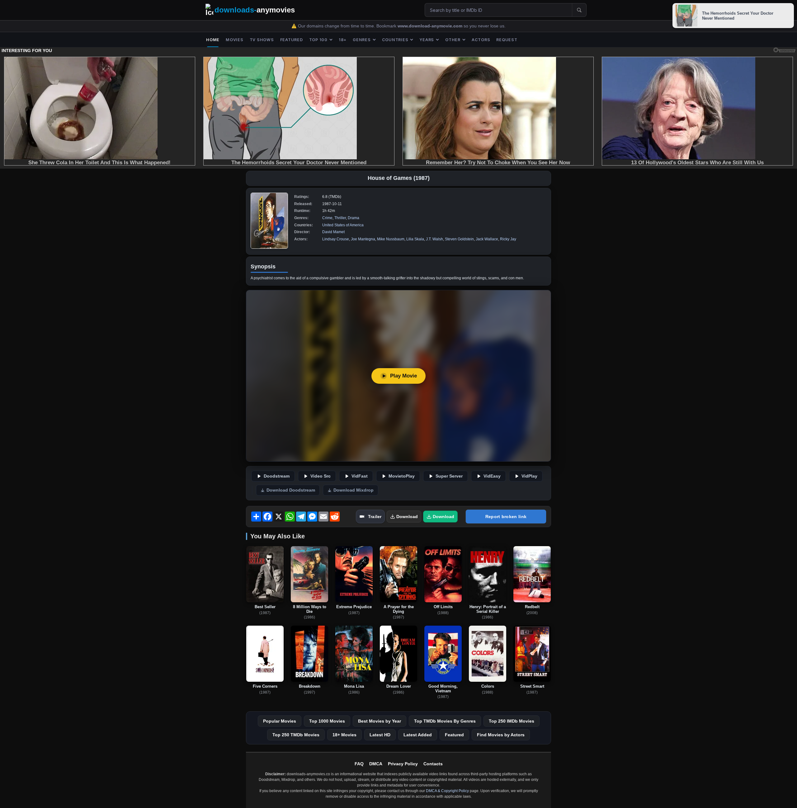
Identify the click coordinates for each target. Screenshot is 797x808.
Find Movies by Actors (501, 734)
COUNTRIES (395, 39)
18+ (343, 39)
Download (407, 516)
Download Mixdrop (353, 490)
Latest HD (380, 734)
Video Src (320, 476)
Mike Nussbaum (390, 239)
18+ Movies (344, 734)
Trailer (374, 516)
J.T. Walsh (434, 239)
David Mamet (333, 232)
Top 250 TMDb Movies (295, 734)
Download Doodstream (290, 490)
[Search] (579, 10)
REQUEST (506, 39)
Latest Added (417, 734)
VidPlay (529, 476)
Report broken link (505, 516)
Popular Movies (279, 721)
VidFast (359, 476)
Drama (353, 218)
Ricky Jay (508, 239)
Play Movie (403, 376)
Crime (327, 218)
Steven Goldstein (459, 239)
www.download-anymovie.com (431, 26)
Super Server (449, 476)
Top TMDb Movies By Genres (445, 721)
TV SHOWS (262, 39)
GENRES (362, 39)
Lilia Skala (415, 239)
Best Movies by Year (379, 721)
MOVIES (234, 39)
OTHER (452, 39)
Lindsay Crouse (335, 239)
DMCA (375, 763)
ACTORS (481, 39)
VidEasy (492, 476)
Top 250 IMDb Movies (511, 721)
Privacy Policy (403, 763)
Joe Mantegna (363, 239)
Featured (454, 734)
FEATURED (291, 39)
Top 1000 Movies (327, 721)
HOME (212, 39)
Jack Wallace (487, 239)
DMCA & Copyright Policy (447, 791)
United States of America (343, 225)
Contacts (433, 763)
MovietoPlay (402, 476)
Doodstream (277, 476)
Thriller (340, 218)
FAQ (359, 763)
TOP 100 (318, 39)
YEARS (426, 39)
